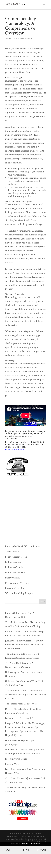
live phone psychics (25, 273)
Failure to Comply (14, 567)
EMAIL (42, 850)
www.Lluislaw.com (14, 449)
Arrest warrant (12, 551)
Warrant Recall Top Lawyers (19, 593)
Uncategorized (27, 38)
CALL (8, 850)
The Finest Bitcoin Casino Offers (21, 703)
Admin (9, 38)
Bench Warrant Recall (16, 556)
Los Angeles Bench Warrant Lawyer (22, 546)
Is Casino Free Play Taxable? (19, 718)
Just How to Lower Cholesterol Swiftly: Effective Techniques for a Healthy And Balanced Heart (24, 644)
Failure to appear (13, 562)
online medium (21, 68)
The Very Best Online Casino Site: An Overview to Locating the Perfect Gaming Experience (25, 694)
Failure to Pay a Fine (15, 572)
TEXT (25, 850)
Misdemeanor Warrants (16, 583)
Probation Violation (14, 588)
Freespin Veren (12, 764)
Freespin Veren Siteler (16, 758)
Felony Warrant (12, 577)
